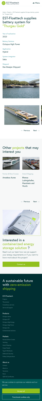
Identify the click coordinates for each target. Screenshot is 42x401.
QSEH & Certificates (8, 376)
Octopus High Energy (8, 322)
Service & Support (8, 307)
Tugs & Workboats (7, 351)
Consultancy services (8, 305)
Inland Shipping (7, 345)
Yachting (5, 342)
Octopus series (7, 316)
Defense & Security (8, 353)
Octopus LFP (6, 319)
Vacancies (5, 371)
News (4, 374)
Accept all (21, 391)
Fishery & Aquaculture (9, 356)
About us (5, 368)
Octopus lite (6, 328)
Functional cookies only (21, 397)
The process (6, 302)
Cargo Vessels (6, 348)
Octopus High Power (8, 325)
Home (4, 12)
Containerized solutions (9, 330)
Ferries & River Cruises (9, 339)
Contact (5, 365)
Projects (9, 12)
